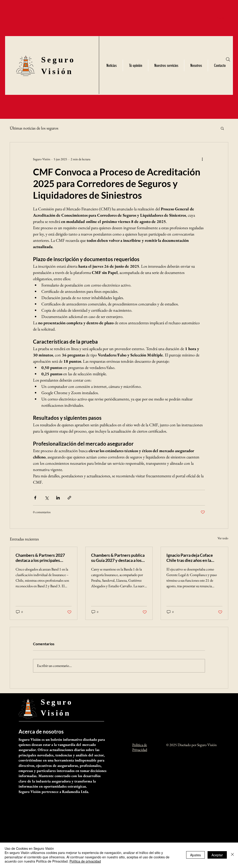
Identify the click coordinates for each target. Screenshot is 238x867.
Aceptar (217, 855)
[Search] (228, 59)
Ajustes (195, 855)
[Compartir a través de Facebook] (35, 497)
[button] (222, 128)
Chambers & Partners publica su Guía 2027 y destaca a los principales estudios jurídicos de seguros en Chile (118, 558)
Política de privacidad (85, 861)
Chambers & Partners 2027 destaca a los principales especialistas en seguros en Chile (40, 558)
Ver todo (223, 538)
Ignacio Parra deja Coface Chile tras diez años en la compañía (189, 558)
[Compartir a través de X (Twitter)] (46, 497)
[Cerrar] (232, 854)
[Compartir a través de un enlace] (69, 497)
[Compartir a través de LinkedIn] (58, 497)
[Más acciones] (202, 159)
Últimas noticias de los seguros (34, 128)
